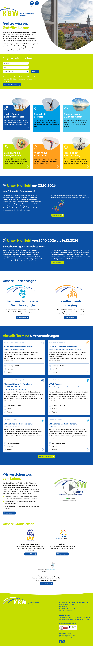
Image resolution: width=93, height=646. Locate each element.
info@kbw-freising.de (66, 611)
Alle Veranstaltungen (45, 456)
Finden (34, 71)
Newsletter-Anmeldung (11, 85)
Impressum (62, 635)
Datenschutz (68, 635)
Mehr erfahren (56, 215)
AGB (74, 635)
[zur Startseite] (21, 601)
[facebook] (60, 641)
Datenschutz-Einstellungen (66, 637)
